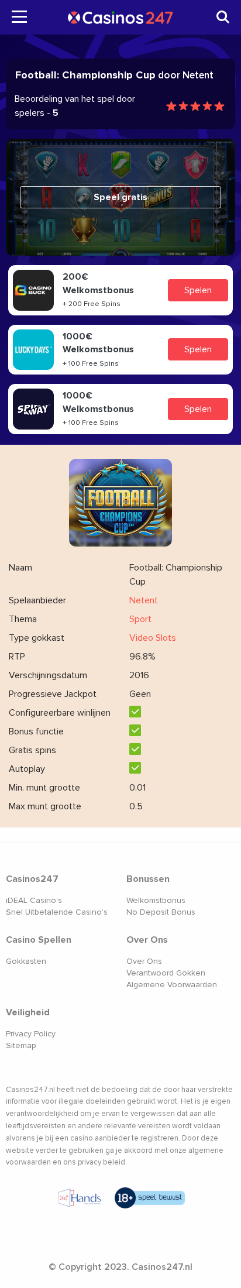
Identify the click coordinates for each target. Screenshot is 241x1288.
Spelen (198, 290)
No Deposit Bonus (160, 912)
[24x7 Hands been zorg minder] (79, 1197)
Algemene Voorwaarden (171, 985)
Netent (143, 600)
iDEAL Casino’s (34, 900)
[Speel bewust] (150, 1197)
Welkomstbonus (155, 900)
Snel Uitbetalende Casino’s (57, 912)
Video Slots (152, 638)
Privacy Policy (31, 1034)
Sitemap (21, 1045)
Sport (140, 619)
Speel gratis (120, 197)
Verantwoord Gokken (165, 973)
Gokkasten (26, 961)
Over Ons (144, 961)
